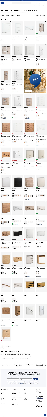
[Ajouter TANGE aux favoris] (10, 21)
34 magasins (5, 118)
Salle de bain (2, 392)
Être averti (37, 145)
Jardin (1, 399)
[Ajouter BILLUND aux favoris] (34, 253)
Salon (1, 394)
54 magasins (40, 224)
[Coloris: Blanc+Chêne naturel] (26, 273)
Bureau (1, 393)
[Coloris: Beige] (7, 195)
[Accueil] (2, 3)
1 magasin (40, 169)
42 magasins (28, 118)
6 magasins (40, 276)
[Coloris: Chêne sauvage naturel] (38, 116)
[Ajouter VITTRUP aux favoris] (34, 227)
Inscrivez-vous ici (35, 379)
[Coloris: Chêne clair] (38, 64)
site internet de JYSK (21, 383)
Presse (25, 393)
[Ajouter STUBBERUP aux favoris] (10, 328)
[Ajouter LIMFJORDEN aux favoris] (10, 176)
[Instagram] (38, 407)
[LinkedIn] (40, 407)
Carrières (25, 394)
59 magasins (17, 198)
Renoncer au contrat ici (15, 404)
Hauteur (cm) (12, 15)
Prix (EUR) (2, 15)
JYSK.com (25, 392)
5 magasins (17, 325)
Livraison (13, 398)
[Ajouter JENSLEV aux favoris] (45, 95)
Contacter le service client (39, 401)
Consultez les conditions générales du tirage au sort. (33, 375)
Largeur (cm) (7, 15)
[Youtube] (41, 407)
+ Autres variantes (2, 40)
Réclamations (13, 400)
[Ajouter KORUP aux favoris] (22, 44)
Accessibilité (25, 399)
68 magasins (5, 198)
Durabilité (25, 398)
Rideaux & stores (2, 398)
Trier (17, 15)
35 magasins (28, 169)
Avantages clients (14, 393)
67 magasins (28, 199)
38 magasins (5, 92)
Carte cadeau (13, 394)
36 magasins (28, 145)
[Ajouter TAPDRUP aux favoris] (45, 44)
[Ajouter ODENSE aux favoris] (34, 279)
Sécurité (13, 403)
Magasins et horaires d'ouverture (16, 392)
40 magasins (28, 276)
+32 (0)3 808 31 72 (39, 397)
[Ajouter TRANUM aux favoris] (10, 253)
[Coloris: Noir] (8, 195)
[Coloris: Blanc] (36, 64)
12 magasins (5, 325)
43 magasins (5, 173)
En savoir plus (29, 12)
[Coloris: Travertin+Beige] (25, 273)
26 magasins (5, 145)
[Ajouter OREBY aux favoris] (45, 21)
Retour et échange (14, 399)
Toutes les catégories (3, 403)
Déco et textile (2, 400)
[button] (45, 415)
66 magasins (17, 224)
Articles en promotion (42, 15)
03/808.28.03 (38, 402)
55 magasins (17, 117)
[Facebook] (36, 407)
